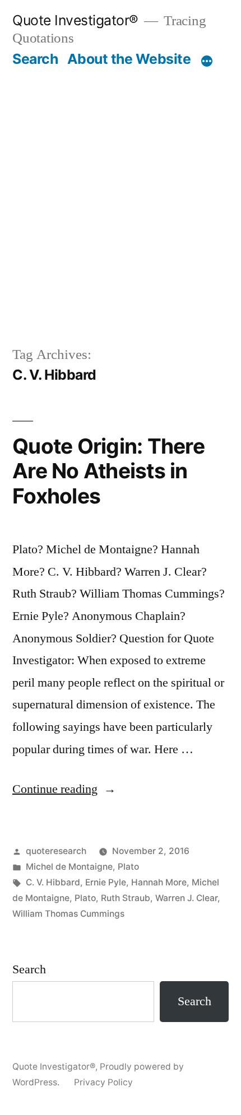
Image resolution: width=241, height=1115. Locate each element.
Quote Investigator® (75, 20)
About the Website (129, 58)
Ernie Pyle (105, 882)
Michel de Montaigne (69, 866)
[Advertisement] (120, 206)
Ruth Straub (125, 898)
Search (35, 58)
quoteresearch (56, 851)
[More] (207, 61)
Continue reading (64, 789)
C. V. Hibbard (53, 882)
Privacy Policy (103, 1082)
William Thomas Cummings (68, 913)
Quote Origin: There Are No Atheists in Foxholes (108, 470)
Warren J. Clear (186, 898)
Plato (128, 866)
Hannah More (159, 882)
